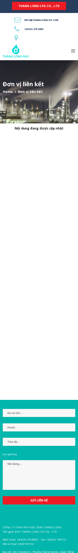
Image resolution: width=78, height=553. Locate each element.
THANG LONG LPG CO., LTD (39, 6)
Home (8, 91)
